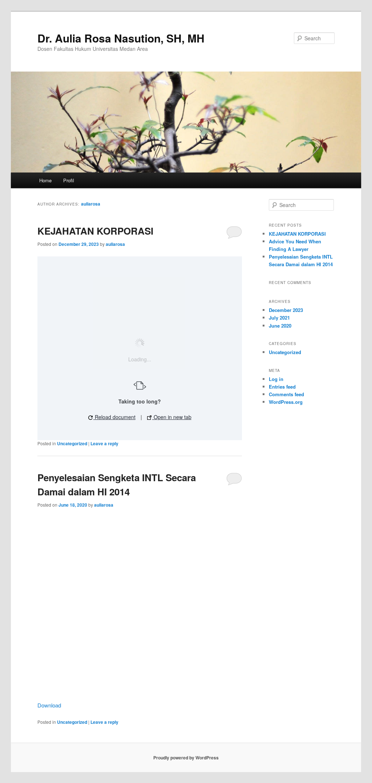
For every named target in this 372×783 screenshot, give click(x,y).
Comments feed (286, 394)
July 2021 (279, 317)
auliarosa (90, 203)
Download (49, 705)
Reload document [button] (114, 417)
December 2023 (286, 310)
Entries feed (282, 386)
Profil (68, 180)
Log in (276, 379)
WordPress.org (286, 401)
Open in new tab (171, 417)
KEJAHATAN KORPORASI (95, 231)
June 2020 (280, 325)
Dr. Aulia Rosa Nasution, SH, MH (121, 38)
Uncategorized (72, 443)
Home (45, 180)
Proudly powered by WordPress (186, 757)
